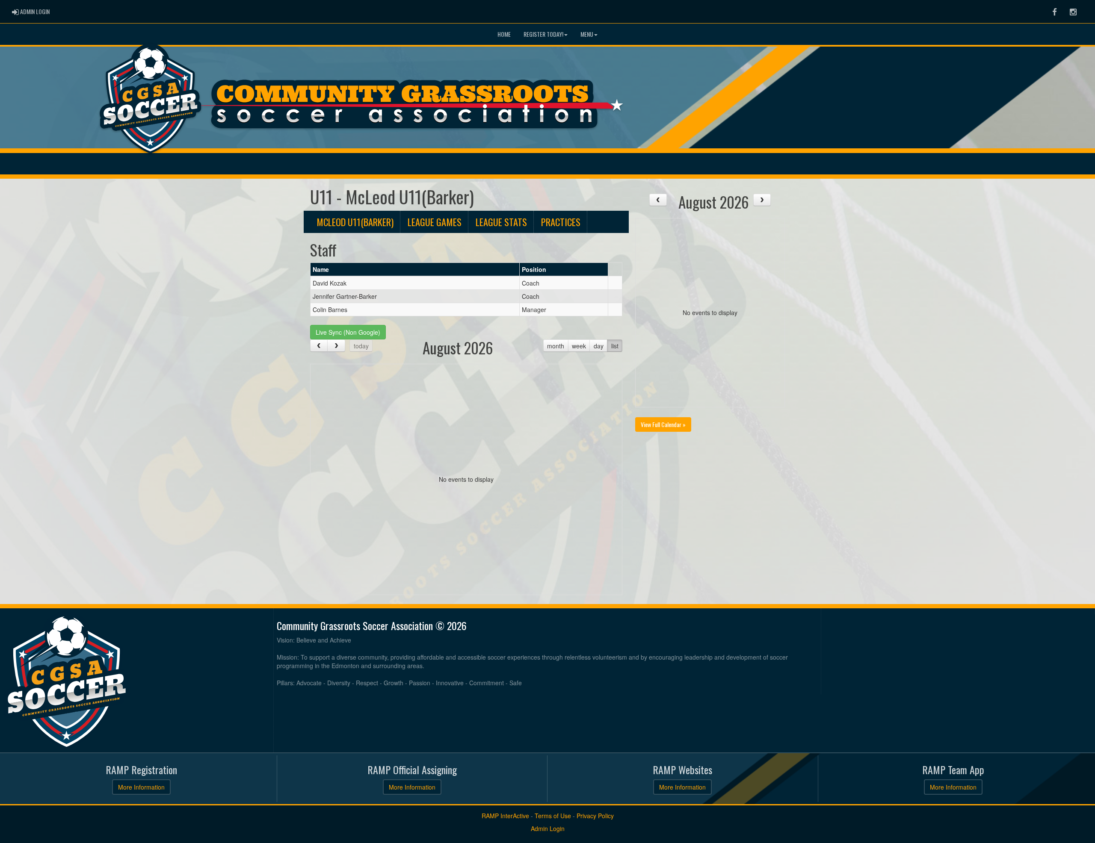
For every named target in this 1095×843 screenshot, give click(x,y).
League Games (435, 222)
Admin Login (548, 828)
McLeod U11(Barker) (355, 222)
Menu (586, 33)
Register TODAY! (543, 33)
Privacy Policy (595, 815)
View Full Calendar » (663, 424)
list (615, 346)
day (599, 346)
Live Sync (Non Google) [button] (348, 332)
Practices (560, 222)
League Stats (501, 222)
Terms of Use (553, 815)
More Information (141, 787)
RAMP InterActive (505, 815)
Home (504, 33)
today (361, 346)
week (579, 346)
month (555, 346)
